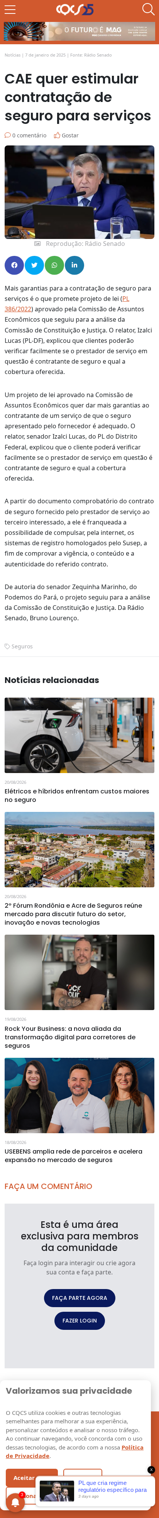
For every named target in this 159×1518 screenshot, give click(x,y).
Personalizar (31, 1496)
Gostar (69, 135)
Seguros (22, 646)
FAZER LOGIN (80, 1320)
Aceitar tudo (32, 1477)
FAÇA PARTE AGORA (79, 1298)
